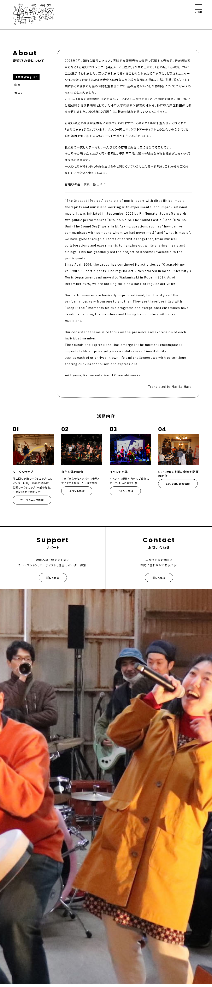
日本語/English (26, 77)
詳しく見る (52, 577)
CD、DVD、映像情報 (178, 483)
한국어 (19, 93)
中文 (17, 85)
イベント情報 (77, 491)
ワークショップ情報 (32, 500)
